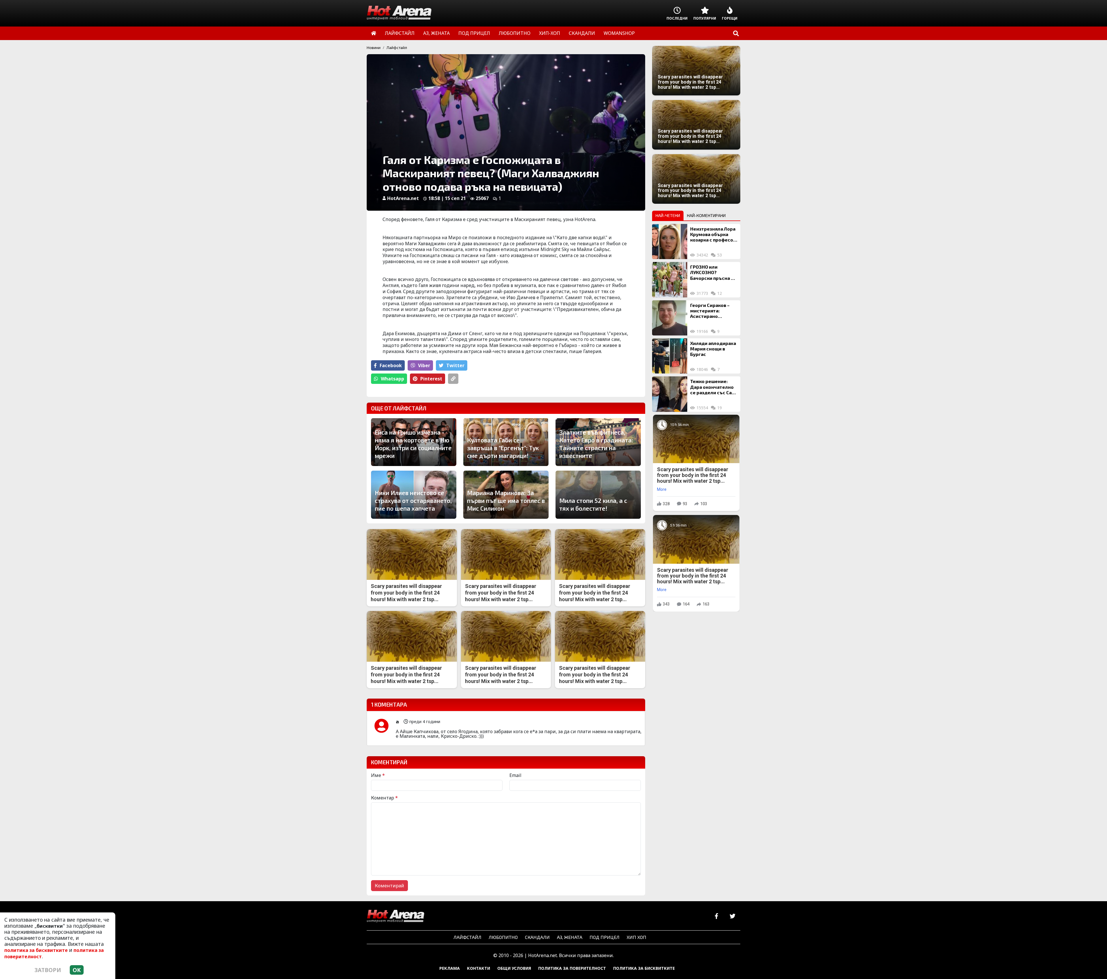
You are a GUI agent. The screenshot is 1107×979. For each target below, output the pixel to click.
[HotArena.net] (395, 916)
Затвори (48, 970)
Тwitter (455, 365)
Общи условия (514, 968)
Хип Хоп (636, 937)
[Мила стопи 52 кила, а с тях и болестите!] (598, 494)
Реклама (449, 968)
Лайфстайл (397, 47)
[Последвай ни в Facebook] (716, 916)
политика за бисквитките (36, 950)
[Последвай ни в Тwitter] (732, 916)
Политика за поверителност (572, 968)
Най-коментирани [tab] (706, 215)
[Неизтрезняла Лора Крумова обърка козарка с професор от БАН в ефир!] (669, 241)
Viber (424, 365)
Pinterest (431, 379)
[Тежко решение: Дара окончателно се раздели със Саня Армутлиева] (669, 394)
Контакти (478, 968)
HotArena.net (403, 198)
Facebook (391, 365)
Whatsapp (392, 379)
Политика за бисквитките (644, 968)
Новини (374, 47)
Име (378, 775)
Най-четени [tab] (668, 215)
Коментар (384, 797)
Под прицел (605, 937)
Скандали (537, 937)
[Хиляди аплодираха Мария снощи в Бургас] (669, 356)
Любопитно (503, 937)
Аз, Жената (569, 937)
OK (77, 970)
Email (515, 775)
